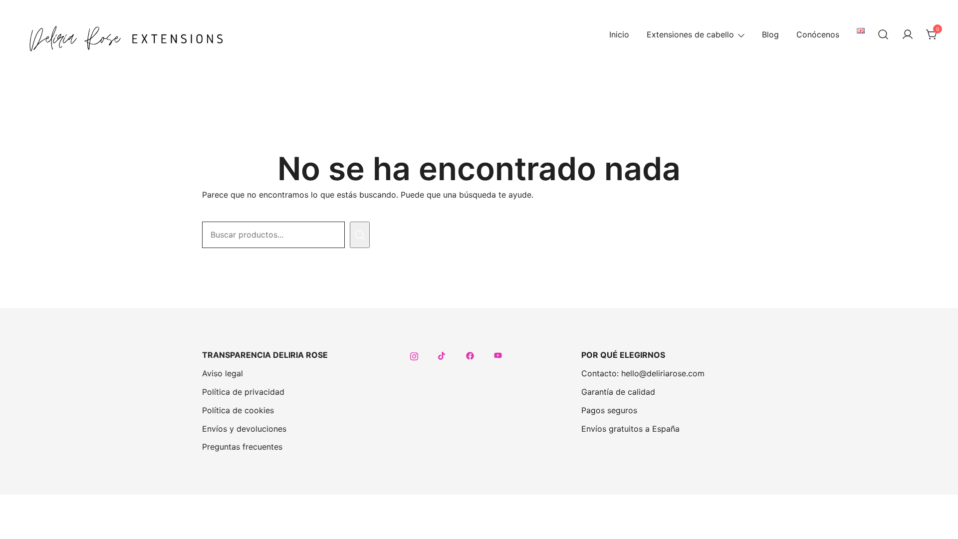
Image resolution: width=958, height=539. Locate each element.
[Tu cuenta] (908, 34)
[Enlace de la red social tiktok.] (442, 355)
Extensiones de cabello (690, 34)
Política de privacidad (243, 392)
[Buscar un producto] (883, 35)
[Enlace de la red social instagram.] (414, 355)
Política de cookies (238, 410)
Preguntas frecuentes (242, 447)
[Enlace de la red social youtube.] (498, 355)
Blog (770, 34)
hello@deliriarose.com (663, 373)
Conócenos (817, 34)
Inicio (619, 34)
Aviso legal (222, 373)
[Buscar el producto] (360, 235)
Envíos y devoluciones (244, 429)
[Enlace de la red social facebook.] (470, 355)
